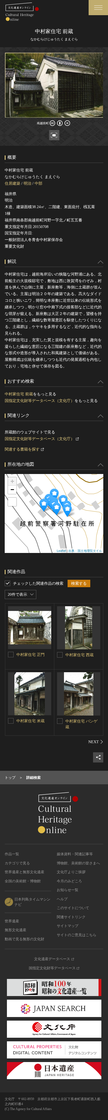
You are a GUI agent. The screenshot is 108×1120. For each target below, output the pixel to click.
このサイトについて (73, 908)
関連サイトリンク (71, 917)
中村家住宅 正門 (30, 655)
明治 (27, 183)
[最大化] (12, 502)
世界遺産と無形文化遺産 (24, 872)
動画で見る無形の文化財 (24, 939)
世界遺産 (12, 921)
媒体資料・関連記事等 (75, 854)
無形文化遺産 (15, 930)
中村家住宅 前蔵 (19, 394)
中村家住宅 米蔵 (30, 721)
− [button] (12, 489)
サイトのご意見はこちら (76, 935)
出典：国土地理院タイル (85, 550)
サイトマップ (67, 926)
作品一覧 (12, 854)
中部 (38, 183)
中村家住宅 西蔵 (79, 655)
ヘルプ (62, 899)
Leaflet (61, 550)
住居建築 (12, 183)
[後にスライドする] (95, 742)
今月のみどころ (69, 881)
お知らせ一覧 (67, 890)
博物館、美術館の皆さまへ (78, 863)
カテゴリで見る (17, 863)
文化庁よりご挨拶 (71, 872)
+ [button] (12, 481)
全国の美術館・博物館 (23, 881)
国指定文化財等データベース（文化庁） (39, 401)
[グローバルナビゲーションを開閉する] (98, 7)
